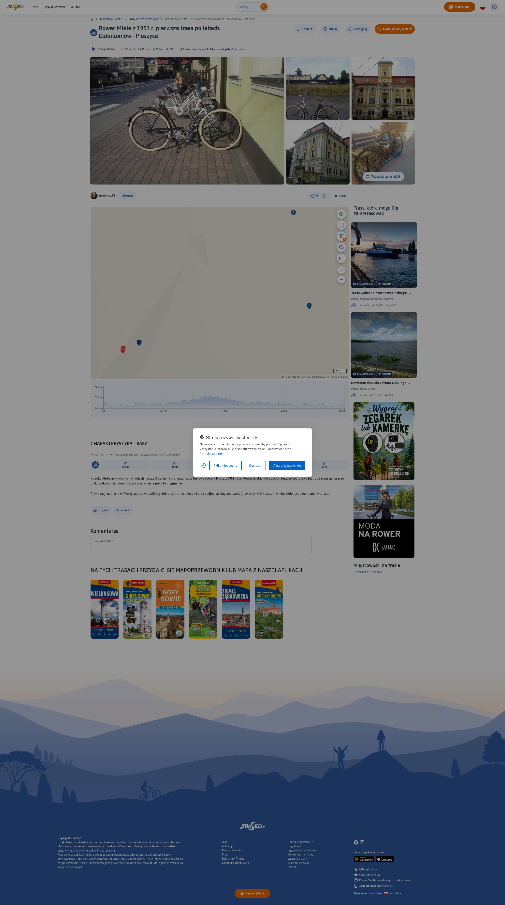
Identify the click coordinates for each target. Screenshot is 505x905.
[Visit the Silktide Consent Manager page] (203, 465)
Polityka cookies (211, 453)
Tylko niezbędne (225, 465)
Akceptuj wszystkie (287, 465)
